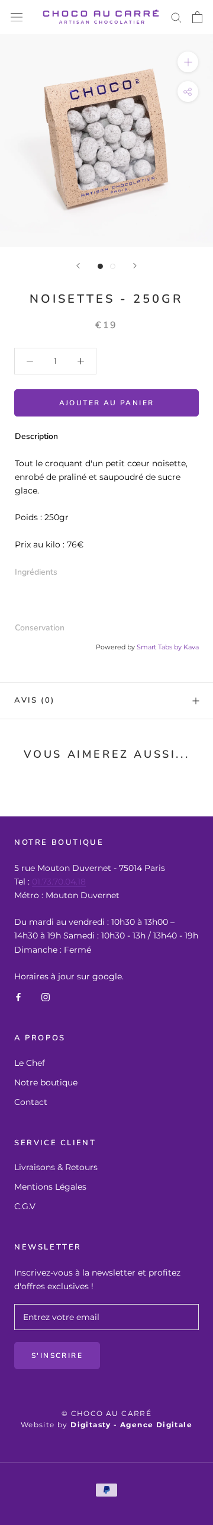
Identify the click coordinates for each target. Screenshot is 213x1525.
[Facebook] (18, 997)
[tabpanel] (106, 504)
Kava (191, 647)
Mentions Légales (50, 1186)
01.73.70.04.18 (59, 881)
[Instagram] (45, 997)
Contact (30, 1102)
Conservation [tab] (39, 627)
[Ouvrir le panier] (197, 17)
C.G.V (25, 1206)
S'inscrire (57, 1355)
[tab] (106, 572)
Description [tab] (36, 436)
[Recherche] (176, 17)
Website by (106, 1424)
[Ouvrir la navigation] (16, 16)
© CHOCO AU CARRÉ (106, 1413)
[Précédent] (78, 265)
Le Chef (29, 1063)
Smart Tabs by (160, 647)
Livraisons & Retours (56, 1167)
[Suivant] (135, 265)
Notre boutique (46, 1082)
